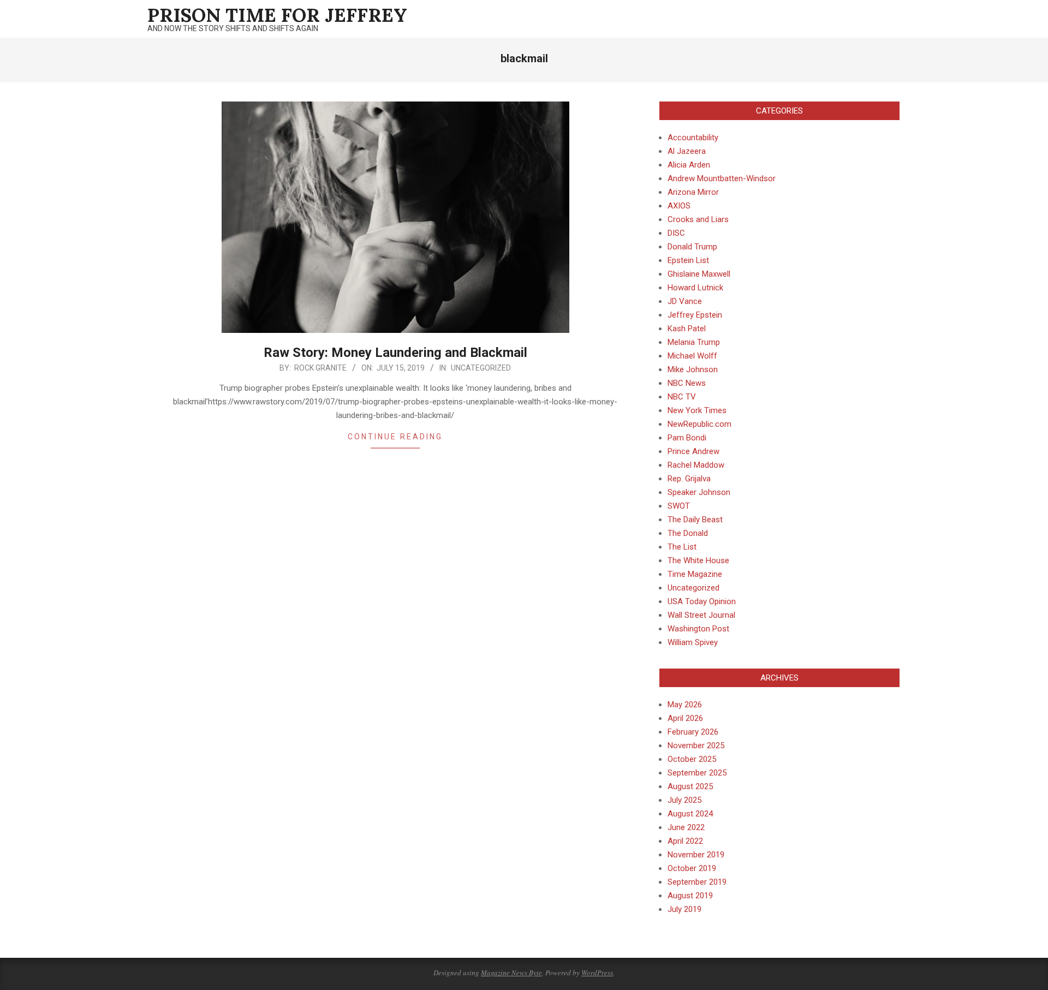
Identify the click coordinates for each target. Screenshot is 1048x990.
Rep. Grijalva (689, 479)
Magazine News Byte (511, 972)
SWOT (679, 506)
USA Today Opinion (702, 601)
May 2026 (685, 704)
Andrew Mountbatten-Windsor (722, 178)
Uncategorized (481, 367)
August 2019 (690, 895)
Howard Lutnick (695, 288)
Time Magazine (695, 574)
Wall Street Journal (701, 615)
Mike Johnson (693, 369)
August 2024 (690, 814)
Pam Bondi (687, 438)
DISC (676, 233)
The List (682, 547)
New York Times (697, 410)
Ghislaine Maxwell (699, 274)
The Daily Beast (695, 519)
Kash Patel (687, 328)
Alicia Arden (689, 165)
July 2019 (684, 909)
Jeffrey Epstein (695, 315)
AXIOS (679, 206)
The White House (698, 560)
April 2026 (685, 718)
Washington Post (698, 629)
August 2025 (690, 786)
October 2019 (692, 868)
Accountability (693, 137)
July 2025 (684, 800)
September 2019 (697, 882)
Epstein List (688, 260)
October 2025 (692, 759)
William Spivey (693, 642)
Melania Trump (694, 342)
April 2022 (685, 841)
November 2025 (696, 745)
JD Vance (685, 301)
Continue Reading (395, 436)
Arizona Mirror (693, 192)
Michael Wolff (692, 356)
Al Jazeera (687, 151)
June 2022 (686, 827)
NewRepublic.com (699, 424)
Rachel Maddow (696, 465)
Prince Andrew (693, 451)
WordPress (597, 972)
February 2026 (693, 732)
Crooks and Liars (698, 219)
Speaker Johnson (699, 492)
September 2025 (697, 773)
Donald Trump (692, 247)
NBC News (687, 383)
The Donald (688, 533)
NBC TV (682, 397)
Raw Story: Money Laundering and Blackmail (395, 352)
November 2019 (696, 855)
